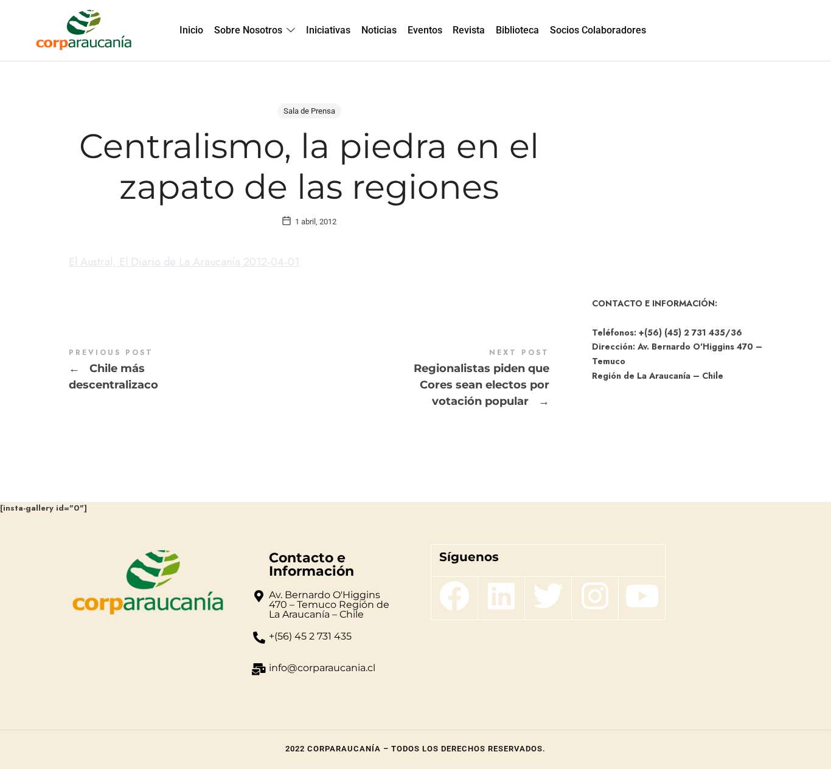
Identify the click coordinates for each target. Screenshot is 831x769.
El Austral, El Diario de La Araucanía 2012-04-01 (184, 262)
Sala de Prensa (309, 111)
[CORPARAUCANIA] (83, 30)
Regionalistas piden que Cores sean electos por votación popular (429, 379)
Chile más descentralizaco (189, 370)
